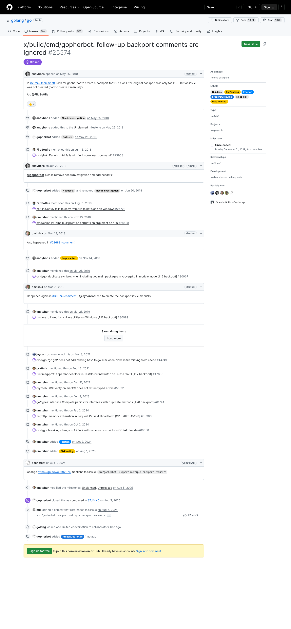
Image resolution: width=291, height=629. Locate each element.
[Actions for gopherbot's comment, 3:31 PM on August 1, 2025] (200, 463)
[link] (41, 118)
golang (17, 20)
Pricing (139, 7)
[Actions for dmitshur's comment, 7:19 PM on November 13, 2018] (200, 233)
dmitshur (37, 233)
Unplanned (81, 127)
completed (77, 500)
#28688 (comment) (62, 242)
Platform (24, 7)
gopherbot (38, 462)
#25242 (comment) (42, 83)
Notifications (222, 20)
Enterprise (119, 7)
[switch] (31, 104)
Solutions (45, 7)
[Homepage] (9, 7)
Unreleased (105, 487)
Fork (248, 20)
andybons (38, 73)
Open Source (93, 7)
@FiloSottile (40, 94)
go (29, 20)
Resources (68, 7)
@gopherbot (35, 174)
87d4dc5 (94, 500)
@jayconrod (87, 296)
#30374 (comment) (64, 296)
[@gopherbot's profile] (27, 462)
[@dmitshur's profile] (27, 233)
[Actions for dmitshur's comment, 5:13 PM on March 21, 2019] (200, 287)
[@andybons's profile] (27, 73)
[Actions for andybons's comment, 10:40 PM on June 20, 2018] (200, 166)
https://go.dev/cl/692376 (54, 471)
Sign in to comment (148, 551)
